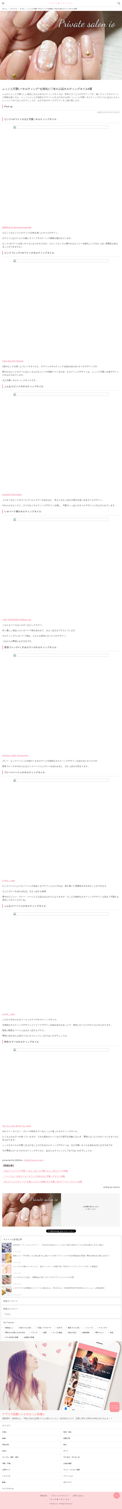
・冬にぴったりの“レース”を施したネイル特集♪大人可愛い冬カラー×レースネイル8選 (42, 1181)
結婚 (4, 1438)
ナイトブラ (103, 1328)
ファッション (68, 1476)
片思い (4, 1432)
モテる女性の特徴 (11, 1337)
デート (65, 1451)
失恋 (111, 1332)
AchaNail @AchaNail (12, 494)
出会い (4, 1451)
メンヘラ (89, 1328)
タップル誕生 (57, 1332)
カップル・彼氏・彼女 (10, 1457)
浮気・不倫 (6, 1463)
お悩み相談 (67, 1463)
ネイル (7, 1314)
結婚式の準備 (29, 1337)
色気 (45, 1332)
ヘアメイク (6, 1476)
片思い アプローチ (44, 1328)
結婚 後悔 (85, 1332)
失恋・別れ (67, 1432)
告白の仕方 (72, 1332)
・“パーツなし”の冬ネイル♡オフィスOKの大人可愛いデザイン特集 (33, 1176)
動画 (4, 1482)
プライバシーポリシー (60, 1496)
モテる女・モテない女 (71, 1457)
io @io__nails (8, 880)
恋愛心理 (66, 1438)
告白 (65, 1444)
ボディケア (67, 1482)
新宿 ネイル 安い (74, 1328)
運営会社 (43, 1496)
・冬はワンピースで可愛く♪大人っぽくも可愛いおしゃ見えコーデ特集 (35, 1171)
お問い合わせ (78, 1496)
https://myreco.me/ (34, 1160)
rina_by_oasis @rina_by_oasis (16, 1126)
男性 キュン (99, 1332)
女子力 (59, 1328)
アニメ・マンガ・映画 (71, 1470)
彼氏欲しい (9, 1328)
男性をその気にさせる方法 (15, 1332)
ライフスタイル (8, 1488)
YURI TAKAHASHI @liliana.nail (16, 619)
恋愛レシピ (61, 3)
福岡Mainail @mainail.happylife (17, 227)
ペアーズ (34, 1332)
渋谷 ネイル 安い (25, 1328)
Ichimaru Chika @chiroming (15, 755)
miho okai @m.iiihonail (12, 361)
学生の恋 (5, 1444)
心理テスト (6, 1470)
